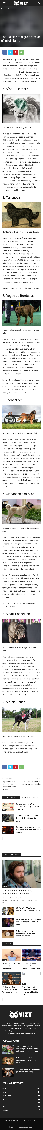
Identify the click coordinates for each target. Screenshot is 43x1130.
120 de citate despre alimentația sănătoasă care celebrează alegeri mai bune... (28, 1048)
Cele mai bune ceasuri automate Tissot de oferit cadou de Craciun (26, 933)
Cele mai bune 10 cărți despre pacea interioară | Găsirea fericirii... (28, 1060)
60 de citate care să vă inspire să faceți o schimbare (11, 965)
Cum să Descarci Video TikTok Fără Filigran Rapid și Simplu (27, 807)
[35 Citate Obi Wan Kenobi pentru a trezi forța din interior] (8, 911)
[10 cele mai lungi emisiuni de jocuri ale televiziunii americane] (31, 955)
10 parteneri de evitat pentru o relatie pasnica (31, 783)
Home (3, 9)
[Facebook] (4, 52)
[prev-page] (3, 838)
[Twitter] (10, 52)
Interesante (6, 886)
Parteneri (23, 1120)
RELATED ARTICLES (11, 798)
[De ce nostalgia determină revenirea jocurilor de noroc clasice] (8, 830)
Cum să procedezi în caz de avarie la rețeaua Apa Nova (27, 818)
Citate (5, 960)
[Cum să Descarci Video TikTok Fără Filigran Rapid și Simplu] (8, 807)
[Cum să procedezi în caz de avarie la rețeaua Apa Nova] (8, 818)
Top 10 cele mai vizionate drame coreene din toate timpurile (9, 785)
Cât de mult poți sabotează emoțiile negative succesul (17, 892)
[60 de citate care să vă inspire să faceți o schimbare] (11, 955)
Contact (25, 1123)
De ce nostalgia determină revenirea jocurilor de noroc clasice (28, 830)
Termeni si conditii (11, 1120)
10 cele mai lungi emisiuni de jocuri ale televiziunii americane (31, 965)
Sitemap (18, 1123)
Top (9, 9)
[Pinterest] (15, 52)
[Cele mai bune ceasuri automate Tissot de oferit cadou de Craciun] (8, 934)
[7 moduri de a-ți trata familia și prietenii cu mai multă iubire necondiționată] (8, 1072)
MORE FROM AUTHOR (30, 798)
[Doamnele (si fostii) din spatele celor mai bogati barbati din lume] (8, 922)
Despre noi (32, 1120)
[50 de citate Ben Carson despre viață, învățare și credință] (11, 978)
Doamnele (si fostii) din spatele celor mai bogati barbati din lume (28, 921)
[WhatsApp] (21, 52)
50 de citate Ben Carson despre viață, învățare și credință (10, 989)
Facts (24, 960)
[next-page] (7, 838)
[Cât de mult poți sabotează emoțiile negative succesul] (21, 874)
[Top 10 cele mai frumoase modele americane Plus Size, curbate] (31, 978)
